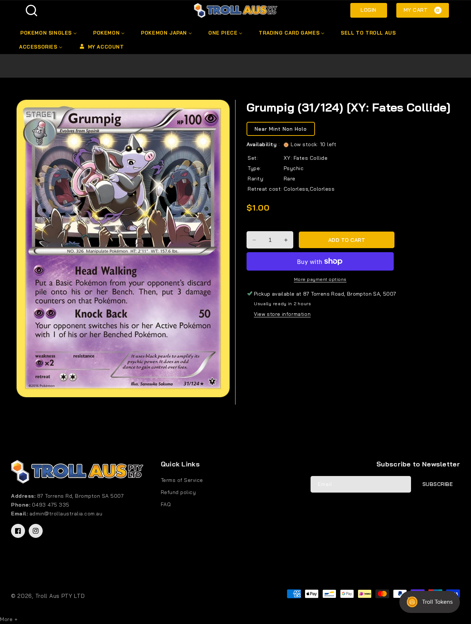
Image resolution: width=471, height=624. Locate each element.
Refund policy (178, 492)
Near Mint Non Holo (281, 129)
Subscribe (437, 484)
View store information (282, 314)
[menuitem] (48, 33)
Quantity (258, 225)
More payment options (320, 279)
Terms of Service (182, 480)
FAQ (166, 504)
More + (8, 619)
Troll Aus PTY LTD (60, 595)
